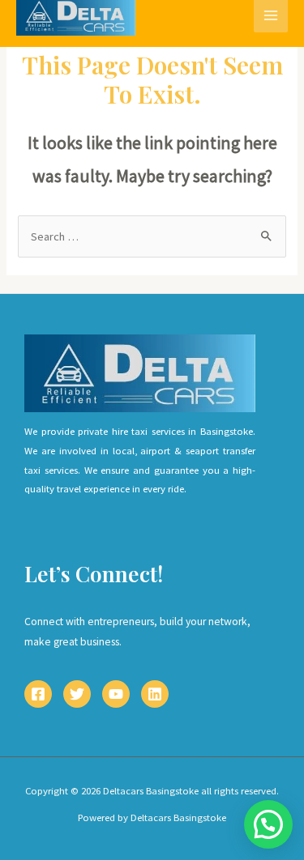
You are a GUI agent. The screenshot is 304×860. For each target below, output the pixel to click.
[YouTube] (116, 694)
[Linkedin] (155, 694)
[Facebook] (38, 694)
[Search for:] (151, 236)
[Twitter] (77, 694)
